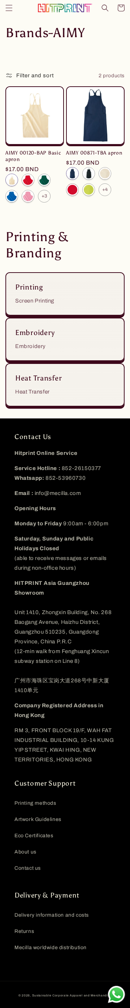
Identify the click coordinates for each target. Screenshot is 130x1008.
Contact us (27, 868)
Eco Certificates (33, 835)
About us (25, 852)
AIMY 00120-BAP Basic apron (33, 155)
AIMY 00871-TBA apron (94, 152)
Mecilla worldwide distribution (50, 947)
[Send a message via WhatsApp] (116, 994)
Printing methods (35, 803)
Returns (24, 931)
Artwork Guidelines (37, 819)
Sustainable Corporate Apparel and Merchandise (72, 995)
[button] (9, 8)
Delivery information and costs (51, 915)
